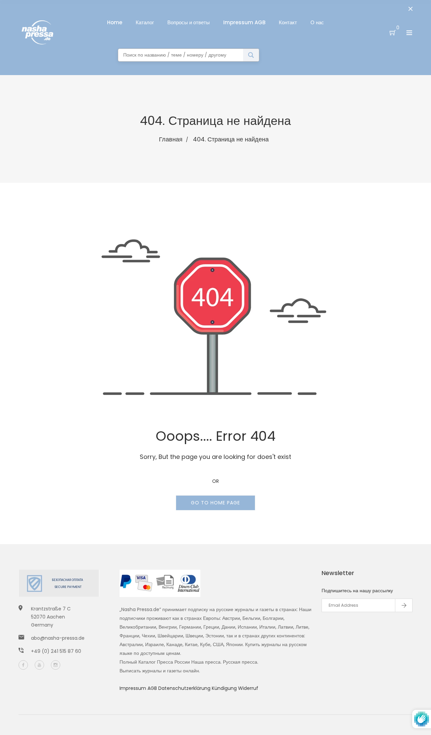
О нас (317, 22)
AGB (152, 688)
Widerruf (248, 688)
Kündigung (225, 688)
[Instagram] (55, 665)
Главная (171, 139)
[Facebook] (23, 665)
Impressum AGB (244, 22)
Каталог (145, 22)
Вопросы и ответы (188, 22)
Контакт (288, 22)
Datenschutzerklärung (185, 688)
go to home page (215, 502)
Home (114, 22)
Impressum (133, 688)
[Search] (251, 55)
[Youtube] (39, 665)
